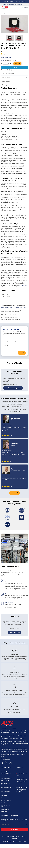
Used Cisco (3, 776)
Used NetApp (4, 795)
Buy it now (14, 67)
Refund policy (4, 811)
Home (2, 13)
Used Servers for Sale (6, 773)
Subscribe (14, 829)
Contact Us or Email (14, 632)
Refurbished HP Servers (6, 778)
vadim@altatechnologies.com (11, 298)
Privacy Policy (15, 841)
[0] (24, 7)
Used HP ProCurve (5, 802)
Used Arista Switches (6, 797)
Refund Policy (22, 841)
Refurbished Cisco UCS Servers (6, 788)
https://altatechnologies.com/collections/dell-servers (13, 307)
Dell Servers (17, 13)
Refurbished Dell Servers (6, 780)
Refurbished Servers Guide (5, 806)
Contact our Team (23, 285)
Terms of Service (5, 809)
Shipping (3, 60)
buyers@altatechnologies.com (12, 388)
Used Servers (9, 13)
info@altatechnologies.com (22, 774)
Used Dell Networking (6, 800)
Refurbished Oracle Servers (5, 792)
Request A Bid (14, 493)
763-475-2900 (20, 771)
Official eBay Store (5, 771)
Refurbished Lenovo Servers (5, 784)
